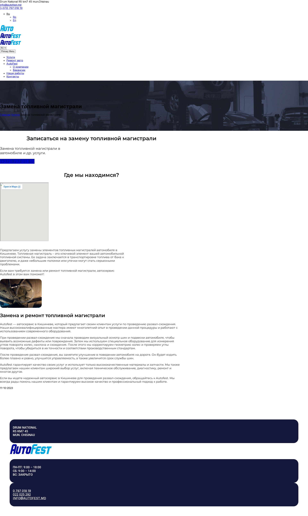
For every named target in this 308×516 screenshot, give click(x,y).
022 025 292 (22, 494)
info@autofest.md (10, 4)
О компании (20, 66)
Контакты (12, 76)
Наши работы (15, 73)
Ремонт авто (14, 60)
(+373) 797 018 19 (11, 8)
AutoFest (11, 63)
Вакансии (19, 70)
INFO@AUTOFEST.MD (29, 498)
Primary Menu (7, 51)
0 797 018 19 (22, 491)
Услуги (10, 57)
